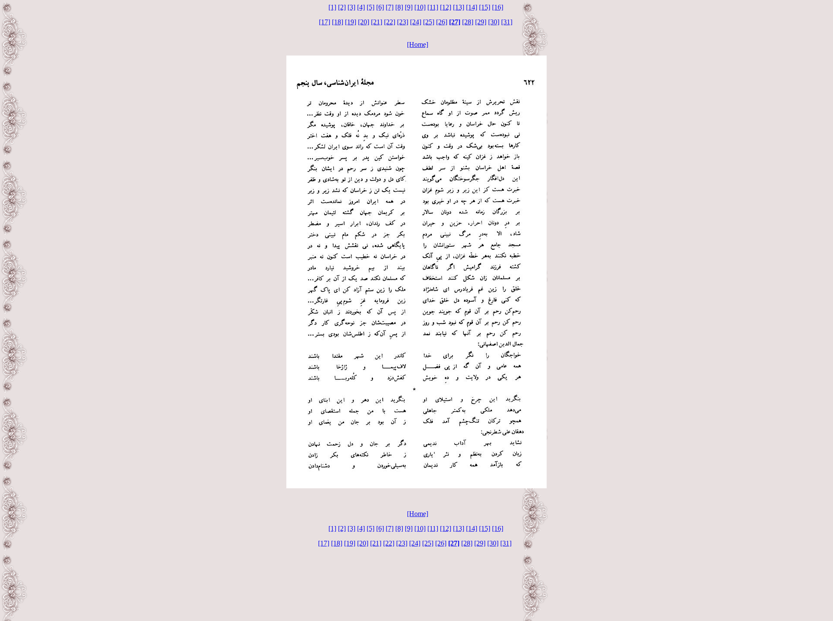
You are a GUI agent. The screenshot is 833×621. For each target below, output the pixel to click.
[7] (390, 7)
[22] (389, 22)
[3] (351, 7)
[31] (506, 22)
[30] (493, 22)
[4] (361, 7)
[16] (497, 7)
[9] (409, 7)
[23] (402, 22)
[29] (480, 22)
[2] (342, 7)
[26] (441, 22)
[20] (363, 22)
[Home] (417, 44)
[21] (376, 22)
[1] (332, 7)
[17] (324, 22)
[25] (428, 22)
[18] (337, 22)
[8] (399, 7)
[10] (420, 7)
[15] (484, 7)
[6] (380, 7)
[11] (432, 7)
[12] (445, 7)
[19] (350, 22)
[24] (415, 22)
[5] (370, 7)
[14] (471, 7)
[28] (467, 22)
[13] (458, 7)
